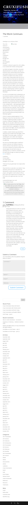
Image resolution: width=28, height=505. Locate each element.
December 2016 (6, 351)
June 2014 (5, 366)
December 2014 (6, 364)
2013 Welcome (6, 440)
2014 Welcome (6, 449)
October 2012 (6, 399)
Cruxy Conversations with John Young (11, 310)
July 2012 (5, 406)
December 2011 (6, 418)
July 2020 (5, 343)
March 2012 (5, 412)
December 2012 (6, 395)
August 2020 (5, 341)
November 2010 (6, 429)
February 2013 (6, 393)
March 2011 (5, 422)
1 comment (5, 36)
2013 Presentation (7, 436)
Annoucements (6, 461)
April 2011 (5, 420)
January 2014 (5, 376)
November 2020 (6, 337)
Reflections (5, 480)
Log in (4, 490)
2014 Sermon (6, 447)
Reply (22, 248)
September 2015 (6, 358)
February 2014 (6, 374)
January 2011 (5, 424)
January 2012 (5, 416)
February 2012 (6, 414)
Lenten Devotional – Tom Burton (14, 319)
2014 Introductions (7, 443)
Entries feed (5, 492)
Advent (4, 457)
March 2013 (5, 391)
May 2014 (5, 368)
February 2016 (6, 353)
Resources (5, 482)
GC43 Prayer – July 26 (7, 314)
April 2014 (5, 370)
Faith (4, 472)
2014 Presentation (7, 445)
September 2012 (6, 401)
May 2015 (5, 362)
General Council (6, 476)
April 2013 (5, 389)
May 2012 (5, 408)
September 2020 (6, 339)
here (4, 154)
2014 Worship (6, 451)
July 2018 (5, 345)
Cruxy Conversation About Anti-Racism (11, 306)
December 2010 (6, 427)
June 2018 (5, 347)
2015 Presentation (7, 453)
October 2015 (6, 355)
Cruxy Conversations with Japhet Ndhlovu (12, 312)
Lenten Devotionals (7, 478)
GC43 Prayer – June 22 (14, 331)
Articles (4, 464)
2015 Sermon (6, 455)
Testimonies (5, 484)
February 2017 (6, 349)
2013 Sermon (6, 438)
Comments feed (6, 494)
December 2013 (6, 378)
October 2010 (6, 431)
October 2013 (6, 383)
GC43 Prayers (6, 474)
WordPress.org (6, 496)
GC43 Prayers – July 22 (15, 329)
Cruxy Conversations (7, 468)
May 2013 (5, 387)
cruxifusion (5, 466)
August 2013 (5, 385)
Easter (4, 470)
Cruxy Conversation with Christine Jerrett (12, 308)
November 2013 (6, 381)
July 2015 (5, 360)
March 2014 (5, 372)
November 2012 (6, 397)
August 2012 (5, 404)
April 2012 (5, 410)
